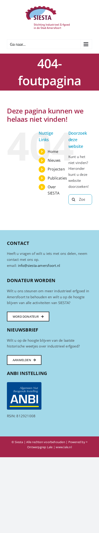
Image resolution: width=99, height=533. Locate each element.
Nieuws (54, 160)
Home (53, 151)
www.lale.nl (64, 447)
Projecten (56, 169)
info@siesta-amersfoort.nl (39, 265)
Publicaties (57, 178)
